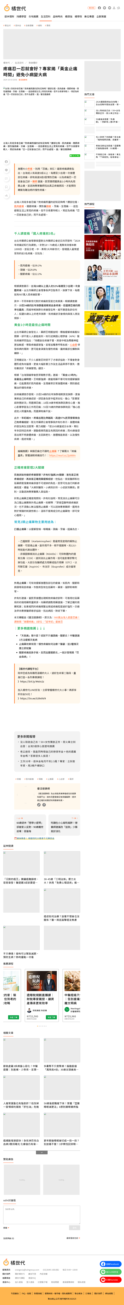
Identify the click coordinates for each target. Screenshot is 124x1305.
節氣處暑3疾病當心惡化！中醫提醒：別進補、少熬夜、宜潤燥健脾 (21, 1067)
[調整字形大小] (6, 196)
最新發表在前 (72, 1238)
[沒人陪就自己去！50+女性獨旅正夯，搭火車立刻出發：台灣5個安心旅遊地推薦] (89, 112)
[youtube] (109, 8)
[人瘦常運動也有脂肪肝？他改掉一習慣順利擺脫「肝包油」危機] (21, 1087)
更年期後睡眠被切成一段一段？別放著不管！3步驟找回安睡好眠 (61, 1142)
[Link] (39, 805)
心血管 (61, 778)
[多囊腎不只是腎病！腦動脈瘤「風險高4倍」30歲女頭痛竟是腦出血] (62, 1050)
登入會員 (30, 1282)
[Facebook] (44, 805)
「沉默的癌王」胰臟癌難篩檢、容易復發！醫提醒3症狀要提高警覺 (21, 880)
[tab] (37, 1026)
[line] (104, 8)
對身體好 (33, 62)
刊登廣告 (15, 1293)
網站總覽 (109, 1293)
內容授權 (43, 1273)
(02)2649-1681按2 (51, 1269)
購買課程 (92, 8)
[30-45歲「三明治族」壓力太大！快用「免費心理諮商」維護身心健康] (62, 863)
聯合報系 (78, 1293)
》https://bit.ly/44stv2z (31, 681)
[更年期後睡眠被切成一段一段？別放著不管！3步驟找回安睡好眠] (62, 1125)
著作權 (57, 1293)
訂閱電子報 (42, 1282)
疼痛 (19, 778)
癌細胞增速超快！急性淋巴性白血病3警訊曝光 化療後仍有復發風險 (21, 1142)
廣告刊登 (32, 1273)
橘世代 (6, 62)
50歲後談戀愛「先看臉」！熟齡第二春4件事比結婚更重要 (108, 120)
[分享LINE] (6, 170)
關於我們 (98, 1293)
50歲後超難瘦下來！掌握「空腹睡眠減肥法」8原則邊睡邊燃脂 (62, 1104)
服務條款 (49, 1293)
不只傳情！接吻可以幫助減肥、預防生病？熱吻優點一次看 (21, 955)
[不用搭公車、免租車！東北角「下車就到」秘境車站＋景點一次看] (89, 156)
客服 (29, 1293)
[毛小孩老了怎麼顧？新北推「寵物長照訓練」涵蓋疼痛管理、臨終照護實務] (89, 139)
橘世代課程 (20, 1277)
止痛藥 (51, 778)
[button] (118, 8)
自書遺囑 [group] (29, 25)
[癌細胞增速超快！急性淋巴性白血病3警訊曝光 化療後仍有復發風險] (21, 1125)
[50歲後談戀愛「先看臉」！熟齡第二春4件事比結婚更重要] (89, 121)
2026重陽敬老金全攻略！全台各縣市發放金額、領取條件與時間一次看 (108, 103)
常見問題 (55, 1282)
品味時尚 (58, 16)
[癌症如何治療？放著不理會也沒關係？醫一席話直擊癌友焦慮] (62, 901)
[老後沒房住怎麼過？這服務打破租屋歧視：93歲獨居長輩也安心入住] (89, 147)
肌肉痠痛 (30, 778)
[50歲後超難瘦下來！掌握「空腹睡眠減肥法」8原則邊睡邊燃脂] (62, 1087)
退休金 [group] (18, 25)
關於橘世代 (20, 1273)
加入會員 (19, 1282)
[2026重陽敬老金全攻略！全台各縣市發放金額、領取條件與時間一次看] (89, 103)
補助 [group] (40, 25)
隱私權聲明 (67, 1293)
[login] (114, 8)
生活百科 (45, 16)
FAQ (23, 1293)
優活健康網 (23, 79)
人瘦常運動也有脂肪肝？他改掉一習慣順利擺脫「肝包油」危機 (21, 1104)
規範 (5, 1227)
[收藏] (6, 187)
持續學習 (21, 16)
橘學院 (78, 16)
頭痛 (41, 778)
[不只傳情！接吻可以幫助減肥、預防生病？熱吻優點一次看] (21, 938)
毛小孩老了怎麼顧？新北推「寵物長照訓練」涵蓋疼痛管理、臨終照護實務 (108, 138)
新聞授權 (38, 1293)
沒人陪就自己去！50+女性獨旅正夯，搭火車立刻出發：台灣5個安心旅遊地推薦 (108, 112)
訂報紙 (88, 1293)
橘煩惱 (68, 16)
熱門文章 (89, 94)
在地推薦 (33, 16)
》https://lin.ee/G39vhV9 (32, 698)
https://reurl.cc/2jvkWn (62, 455)
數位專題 (89, 16)
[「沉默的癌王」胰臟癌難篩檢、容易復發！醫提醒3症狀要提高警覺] (21, 863)
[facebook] (99, 8)
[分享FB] (6, 162)
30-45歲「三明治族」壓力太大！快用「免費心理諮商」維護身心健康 (61, 880)
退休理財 (9, 16)
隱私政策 (81, 1282)
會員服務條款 (68, 1282)
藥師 (71, 778)
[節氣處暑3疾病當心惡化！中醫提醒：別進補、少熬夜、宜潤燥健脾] (21, 1050)
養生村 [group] (8, 25)
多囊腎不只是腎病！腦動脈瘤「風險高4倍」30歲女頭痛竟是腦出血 (61, 1067)
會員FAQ (32, 1277)
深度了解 (13, 1017)
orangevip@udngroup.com (27, 1269)
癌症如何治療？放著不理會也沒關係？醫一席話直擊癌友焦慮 (61, 918)
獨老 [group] (48, 25)
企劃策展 (101, 16)
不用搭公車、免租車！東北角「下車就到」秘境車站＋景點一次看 (108, 155)
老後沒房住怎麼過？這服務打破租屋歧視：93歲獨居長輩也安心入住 (108, 147)
